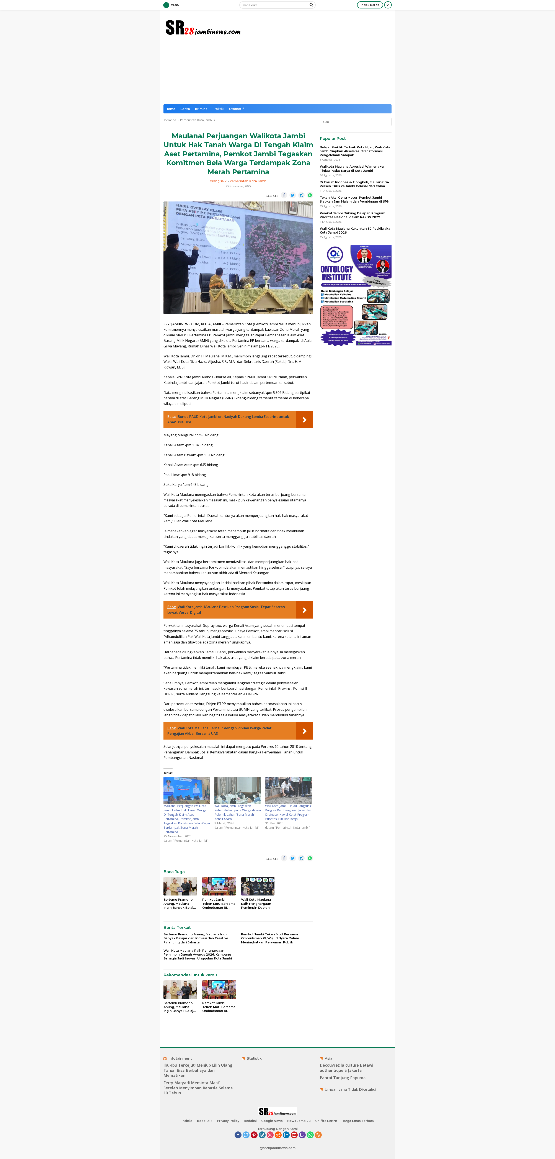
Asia (328, 1058)
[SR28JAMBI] (202, 26)
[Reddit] (278, 1135)
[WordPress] (262, 1135)
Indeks (187, 1121)
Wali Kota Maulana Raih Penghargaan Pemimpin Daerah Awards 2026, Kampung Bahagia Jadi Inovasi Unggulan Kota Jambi (256, 904)
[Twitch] (302, 1135)
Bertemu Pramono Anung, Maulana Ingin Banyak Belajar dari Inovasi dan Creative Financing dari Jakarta (179, 904)
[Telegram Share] (301, 195)
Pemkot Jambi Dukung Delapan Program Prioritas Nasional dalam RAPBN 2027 (352, 215)
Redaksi (250, 1121)
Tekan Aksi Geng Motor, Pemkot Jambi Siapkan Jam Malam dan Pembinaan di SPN (354, 199)
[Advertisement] (277, 71)
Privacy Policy (228, 1121)
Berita (185, 109)
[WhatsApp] (310, 1135)
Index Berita (370, 5)
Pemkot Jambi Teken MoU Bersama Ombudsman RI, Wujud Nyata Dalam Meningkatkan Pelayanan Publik (218, 904)
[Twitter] (246, 1135)
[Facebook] (238, 1135)
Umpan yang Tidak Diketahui (350, 1089)
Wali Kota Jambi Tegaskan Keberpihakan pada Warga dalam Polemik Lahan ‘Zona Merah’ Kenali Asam (237, 812)
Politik (219, 109)
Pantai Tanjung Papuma (343, 1077)
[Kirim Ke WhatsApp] (310, 195)
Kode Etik (204, 1121)
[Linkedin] (286, 1135)
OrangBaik (218, 181)
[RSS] (318, 1135)
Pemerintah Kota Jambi (248, 181)
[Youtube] (294, 1135)
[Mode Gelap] (388, 4)
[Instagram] (270, 1135)
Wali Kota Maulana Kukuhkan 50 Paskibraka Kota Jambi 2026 (355, 230)
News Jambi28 (299, 1121)
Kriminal (201, 109)
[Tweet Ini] (292, 195)
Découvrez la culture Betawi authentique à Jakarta (346, 1068)
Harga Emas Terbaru (357, 1121)
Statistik (254, 1058)
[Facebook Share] (284, 195)
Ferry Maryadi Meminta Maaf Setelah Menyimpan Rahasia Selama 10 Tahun (198, 1087)
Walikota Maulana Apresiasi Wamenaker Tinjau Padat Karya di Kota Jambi (352, 169)
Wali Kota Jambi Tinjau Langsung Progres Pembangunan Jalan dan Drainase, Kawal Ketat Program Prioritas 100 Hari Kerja (288, 812)
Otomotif (236, 109)
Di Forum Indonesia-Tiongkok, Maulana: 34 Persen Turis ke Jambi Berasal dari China (354, 184)
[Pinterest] (254, 1135)
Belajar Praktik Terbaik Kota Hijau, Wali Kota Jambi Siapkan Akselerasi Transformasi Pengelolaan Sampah (355, 151)
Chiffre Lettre (326, 1121)
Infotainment (180, 1058)
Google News (272, 1121)
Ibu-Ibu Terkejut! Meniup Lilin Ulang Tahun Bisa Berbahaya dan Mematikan (197, 1070)
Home (170, 109)
